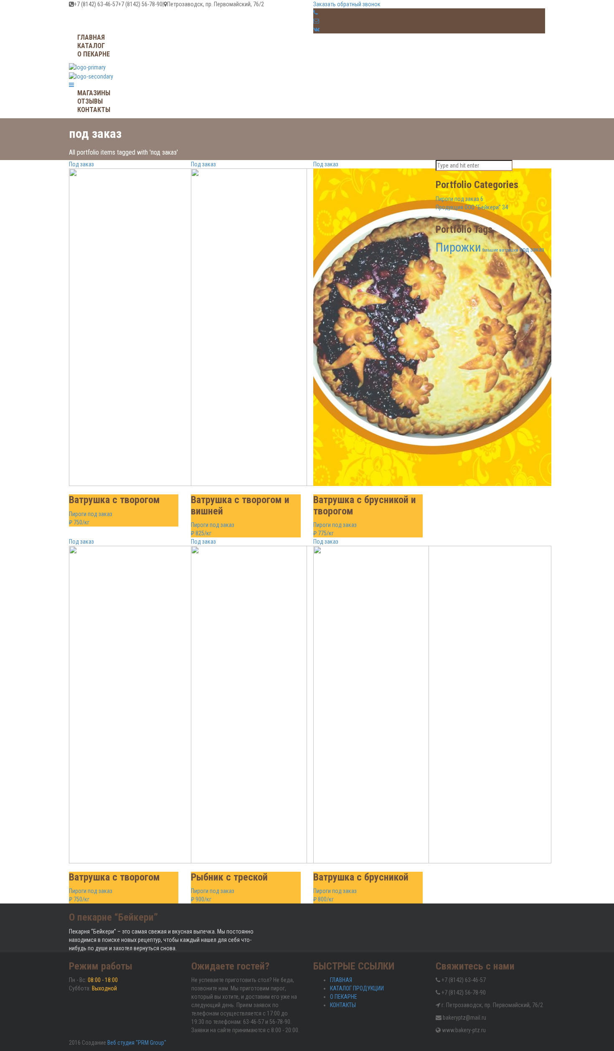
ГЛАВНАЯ (341, 980)
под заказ (532, 249)
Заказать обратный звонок (347, 4)
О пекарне (93, 54)
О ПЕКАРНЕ (343, 996)
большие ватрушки (500, 250)
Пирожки (458, 247)
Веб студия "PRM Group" (136, 1042)
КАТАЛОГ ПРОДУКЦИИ (357, 988)
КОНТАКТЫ (343, 1005)
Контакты (93, 110)
